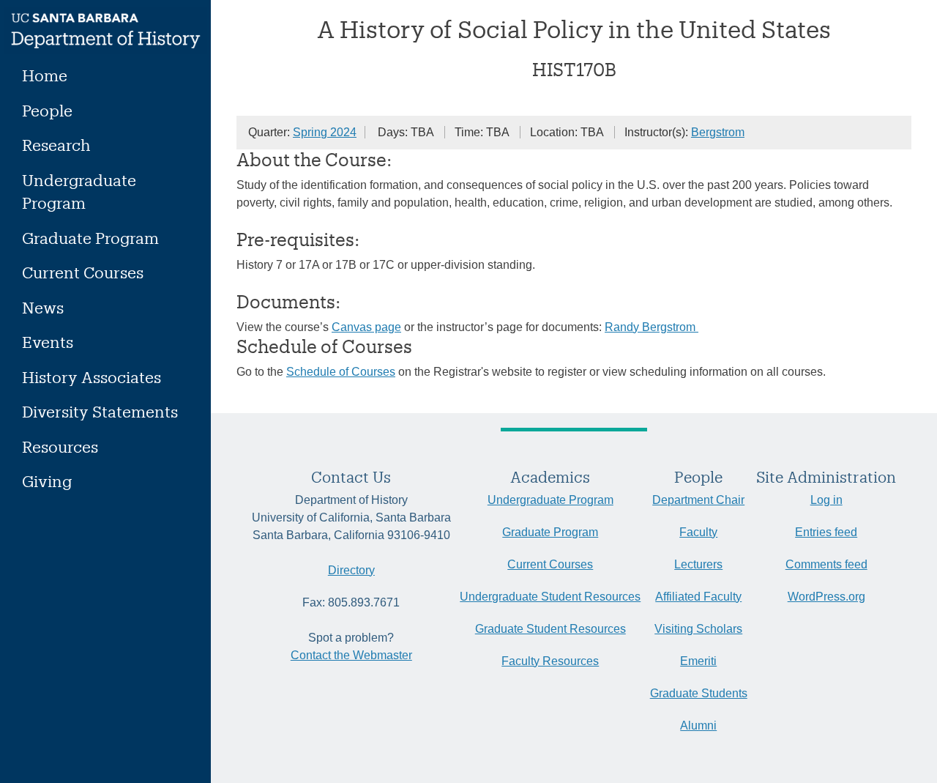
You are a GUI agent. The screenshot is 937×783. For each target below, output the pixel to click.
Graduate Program (90, 238)
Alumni (698, 725)
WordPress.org (826, 596)
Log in (826, 500)
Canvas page (366, 327)
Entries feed (826, 532)
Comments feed (826, 564)
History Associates (91, 377)
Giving (47, 481)
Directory (351, 570)
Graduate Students (698, 693)
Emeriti (698, 661)
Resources (60, 446)
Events (47, 342)
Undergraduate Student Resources (550, 596)
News (43, 307)
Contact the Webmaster (351, 655)
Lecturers (698, 564)
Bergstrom (717, 132)
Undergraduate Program (79, 191)
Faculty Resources (550, 661)
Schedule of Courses (340, 371)
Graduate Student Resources (550, 629)
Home (44, 75)
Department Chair (698, 500)
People (47, 110)
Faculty (698, 532)
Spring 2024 (324, 132)
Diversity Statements (100, 411)
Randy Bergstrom (651, 327)
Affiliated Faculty (698, 596)
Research (56, 145)
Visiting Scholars (698, 629)
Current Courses (82, 272)
